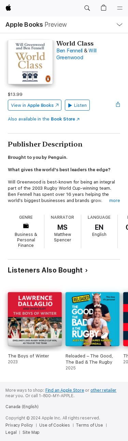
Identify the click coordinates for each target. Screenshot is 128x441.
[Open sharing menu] (118, 105)
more (114, 200)
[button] (87, 8)
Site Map (31, 432)
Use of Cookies (54, 425)
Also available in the (41, 119)
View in (32, 105)
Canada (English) (22, 406)
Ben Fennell (69, 51)
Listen (80, 105)
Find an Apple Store (64, 390)
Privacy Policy (19, 425)
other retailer (103, 390)
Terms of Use (89, 425)
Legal (10, 432)
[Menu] (120, 8)
